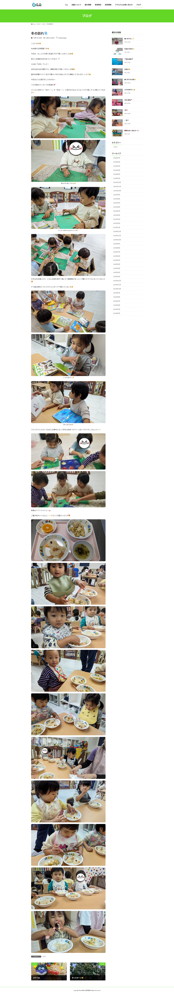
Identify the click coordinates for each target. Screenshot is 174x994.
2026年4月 (116, 170)
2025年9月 (116, 195)
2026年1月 (116, 178)
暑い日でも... (128, 39)
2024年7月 (116, 252)
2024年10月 (117, 239)
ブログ (44, 956)
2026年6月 (116, 162)
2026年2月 (116, 174)
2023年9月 (116, 293)
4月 (125, 110)
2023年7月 (116, 301)
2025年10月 (117, 190)
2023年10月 (117, 289)
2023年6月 (116, 305)
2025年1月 (116, 227)
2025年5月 (116, 211)
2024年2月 (116, 272)
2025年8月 (116, 199)
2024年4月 (116, 264)
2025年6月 (116, 207)
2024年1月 (116, 276)
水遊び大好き (128, 49)
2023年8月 (116, 297)
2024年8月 (116, 248)
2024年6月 (116, 256)
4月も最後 (127, 100)
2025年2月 (116, 223)
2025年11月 (117, 186)
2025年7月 (116, 203)
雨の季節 (129, 59)
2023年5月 (116, 309)
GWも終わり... (129, 90)
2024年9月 (116, 244)
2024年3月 (116, 268)
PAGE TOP (168, 962)
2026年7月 (116, 158)
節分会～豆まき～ (131, 130)
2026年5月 (116, 166)
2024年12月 (117, 231)
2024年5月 (116, 260)
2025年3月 (116, 219)
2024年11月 (117, 235)
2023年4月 (116, 313)
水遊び (126, 69)
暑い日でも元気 (129, 79)
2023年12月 (117, 280)
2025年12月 (117, 182)
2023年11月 (117, 285)
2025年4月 (116, 215)
